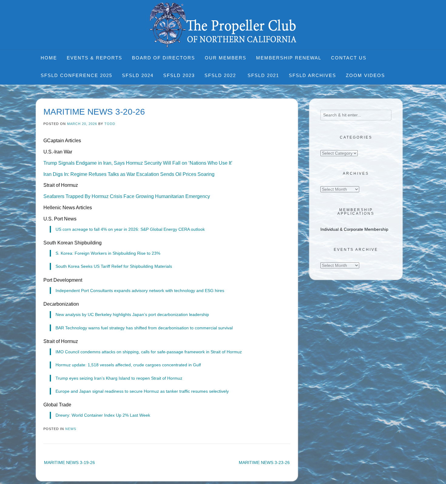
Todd (109, 124)
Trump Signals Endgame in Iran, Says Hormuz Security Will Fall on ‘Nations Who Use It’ (137, 163)
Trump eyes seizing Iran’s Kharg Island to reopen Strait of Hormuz (119, 378)
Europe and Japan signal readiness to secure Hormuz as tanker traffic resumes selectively (142, 391)
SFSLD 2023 (179, 75)
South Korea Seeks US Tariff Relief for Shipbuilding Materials (114, 266)
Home (49, 57)
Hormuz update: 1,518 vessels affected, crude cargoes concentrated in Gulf (128, 364)
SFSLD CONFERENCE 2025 (76, 75)
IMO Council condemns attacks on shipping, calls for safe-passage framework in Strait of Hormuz (149, 351)
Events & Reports (94, 57)
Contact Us (349, 57)
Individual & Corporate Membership (354, 229)
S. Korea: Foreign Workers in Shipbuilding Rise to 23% (108, 253)
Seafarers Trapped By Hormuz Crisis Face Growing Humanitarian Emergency (126, 196)
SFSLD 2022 (221, 75)
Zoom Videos (365, 75)
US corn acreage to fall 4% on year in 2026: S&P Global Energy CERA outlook (130, 229)
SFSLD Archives (312, 75)
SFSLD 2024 (138, 75)
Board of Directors (163, 57)
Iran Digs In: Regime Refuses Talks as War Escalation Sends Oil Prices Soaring (129, 174)
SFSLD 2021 (263, 75)
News (70, 429)
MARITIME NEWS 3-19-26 (69, 462)
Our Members (225, 57)
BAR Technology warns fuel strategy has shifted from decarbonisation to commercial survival (144, 327)
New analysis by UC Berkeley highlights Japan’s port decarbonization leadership (132, 314)
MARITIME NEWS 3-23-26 (264, 462)
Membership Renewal (288, 57)
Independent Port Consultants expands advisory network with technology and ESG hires (140, 290)
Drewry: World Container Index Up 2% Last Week (103, 415)
